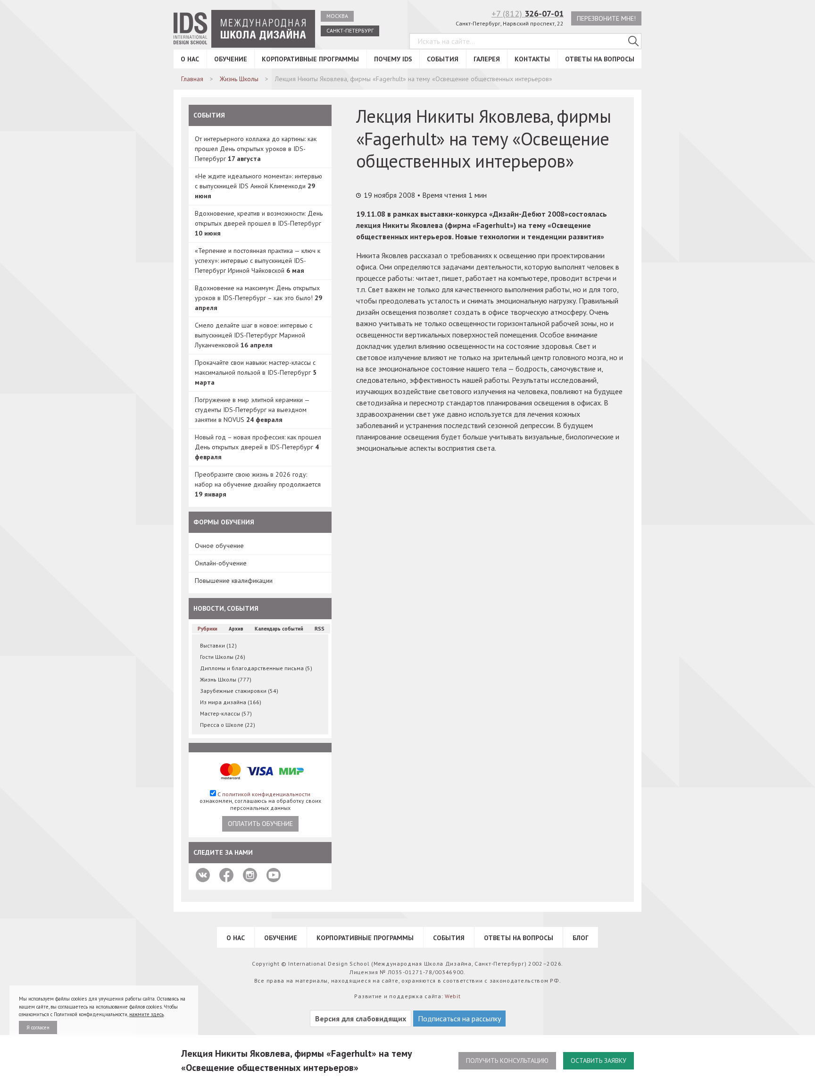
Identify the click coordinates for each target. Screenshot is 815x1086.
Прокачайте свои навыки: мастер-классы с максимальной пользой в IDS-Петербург (255, 372)
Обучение (230, 59)
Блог (581, 938)
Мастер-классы (226, 713)
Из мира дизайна (230, 702)
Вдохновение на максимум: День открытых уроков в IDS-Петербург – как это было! (258, 298)
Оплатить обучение (260, 823)
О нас (190, 59)
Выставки (218, 645)
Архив (236, 628)
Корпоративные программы (310, 59)
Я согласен (38, 1027)
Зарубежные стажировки (239, 690)
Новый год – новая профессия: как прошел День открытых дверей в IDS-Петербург (258, 447)
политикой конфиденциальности (266, 794)
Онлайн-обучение (221, 563)
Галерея (487, 59)
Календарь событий (279, 628)
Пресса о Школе (227, 724)
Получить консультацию (507, 1060)
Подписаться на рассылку (459, 1018)
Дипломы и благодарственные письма (256, 668)
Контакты (532, 59)
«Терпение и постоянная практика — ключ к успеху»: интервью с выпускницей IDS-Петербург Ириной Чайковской (257, 260)
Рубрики (207, 628)
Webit (453, 996)
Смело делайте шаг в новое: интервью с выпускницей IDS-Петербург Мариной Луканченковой (253, 335)
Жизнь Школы (225, 679)
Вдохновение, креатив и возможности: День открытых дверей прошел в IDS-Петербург (259, 223)
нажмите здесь (146, 1014)
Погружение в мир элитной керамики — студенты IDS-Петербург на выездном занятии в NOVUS (252, 410)
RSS (319, 628)
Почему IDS (393, 59)
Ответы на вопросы (599, 59)
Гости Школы (222, 656)
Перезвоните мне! (606, 18)
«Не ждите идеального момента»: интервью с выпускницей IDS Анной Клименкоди (258, 186)
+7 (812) (527, 13)
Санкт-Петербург (350, 30)
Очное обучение (219, 545)
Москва (337, 15)
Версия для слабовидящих (360, 1018)
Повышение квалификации (234, 580)
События (442, 59)
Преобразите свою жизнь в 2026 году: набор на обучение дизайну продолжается (258, 484)
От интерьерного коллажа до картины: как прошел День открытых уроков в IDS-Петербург (255, 149)
